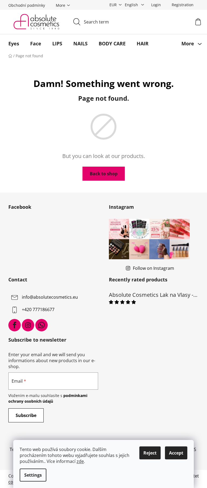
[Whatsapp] (41, 325)
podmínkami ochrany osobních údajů (47, 398)
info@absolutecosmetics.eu (50, 297)
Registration (183, 4)
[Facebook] (14, 325)
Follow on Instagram (153, 268)
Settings (33, 475)
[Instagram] (28, 325)
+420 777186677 (38, 309)
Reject (150, 453)
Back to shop (104, 174)
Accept (176, 453)
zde (80, 461)
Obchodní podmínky (26, 5)
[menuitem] (14, 43)
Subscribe (26, 415)
